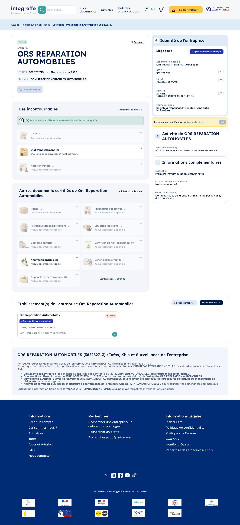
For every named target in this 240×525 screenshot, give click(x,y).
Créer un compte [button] (41, 422)
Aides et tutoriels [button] (41, 444)
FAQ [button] (32, 450)
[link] (68, 325)
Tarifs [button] (32, 439)
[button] (88, 9)
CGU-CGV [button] (172, 439)
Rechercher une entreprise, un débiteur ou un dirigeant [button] (110, 424)
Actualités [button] (36, 433)
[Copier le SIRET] (220, 80)
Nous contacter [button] (40, 455)
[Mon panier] (161, 9)
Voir (223, 122)
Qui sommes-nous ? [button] (43, 427)
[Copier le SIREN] (220, 71)
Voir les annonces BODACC (112, 279)
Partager (139, 42)
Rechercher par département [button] (109, 437)
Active (23, 42)
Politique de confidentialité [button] (185, 427)
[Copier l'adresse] (220, 93)
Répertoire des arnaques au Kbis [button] (189, 450)
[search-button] (42, 10)
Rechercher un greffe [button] (103, 432)
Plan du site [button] (174, 422)
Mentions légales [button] (178, 444)
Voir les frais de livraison (130, 110)
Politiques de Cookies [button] (181, 433)
